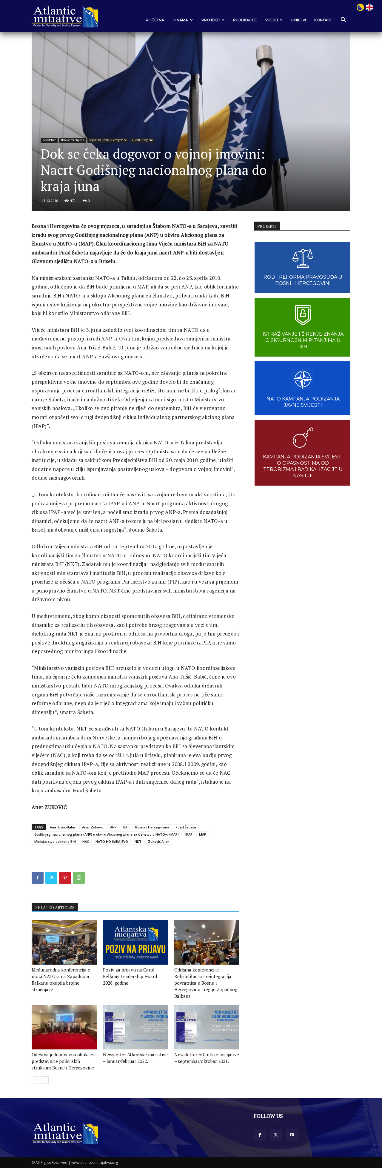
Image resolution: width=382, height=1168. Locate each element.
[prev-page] (35, 1080)
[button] (343, 20)
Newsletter (49, 140)
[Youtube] (292, 1135)
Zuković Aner (158, 841)
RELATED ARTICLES (55, 907)
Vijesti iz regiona (142, 140)
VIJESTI (271, 20)
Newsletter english (72, 140)
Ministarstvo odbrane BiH (55, 841)
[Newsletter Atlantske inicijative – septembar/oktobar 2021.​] (206, 1027)
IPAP (188, 834)
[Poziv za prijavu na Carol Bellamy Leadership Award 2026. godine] (135, 942)
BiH (126, 827)
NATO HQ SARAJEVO (112, 841)
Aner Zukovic (93, 827)
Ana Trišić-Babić (63, 827)
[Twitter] (51, 878)
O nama (180, 20)
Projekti (210, 20)
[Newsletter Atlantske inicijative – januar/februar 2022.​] (135, 1027)
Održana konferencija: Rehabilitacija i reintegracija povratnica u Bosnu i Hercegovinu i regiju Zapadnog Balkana (205, 983)
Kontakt (323, 20)
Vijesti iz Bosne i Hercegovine (108, 140)
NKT (138, 841)
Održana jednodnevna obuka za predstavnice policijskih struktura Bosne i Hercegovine (64, 1061)
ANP (113, 827)
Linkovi (298, 20)
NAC (85, 841)
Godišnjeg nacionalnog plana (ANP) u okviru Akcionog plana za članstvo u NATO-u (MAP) (106, 834)
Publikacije (245, 20)
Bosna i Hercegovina (152, 827)
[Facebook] (38, 878)
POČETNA (155, 20)
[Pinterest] (65, 878)
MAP (202, 834)
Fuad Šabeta (186, 827)
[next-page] (45, 1080)
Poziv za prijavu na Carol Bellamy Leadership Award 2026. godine (130, 976)
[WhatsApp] (79, 878)
